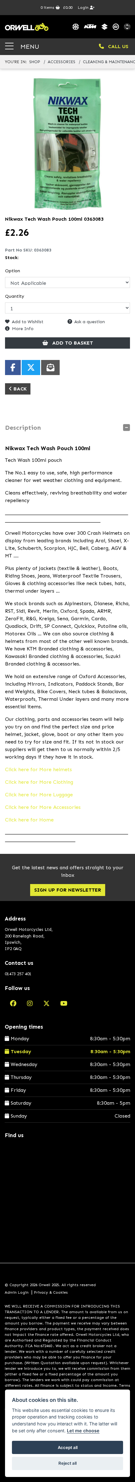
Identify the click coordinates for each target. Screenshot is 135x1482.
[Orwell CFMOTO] (116, 27)
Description (23, 427)
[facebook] (13, 1003)
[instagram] (30, 1003)
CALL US (117, 46)
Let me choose (83, 1430)
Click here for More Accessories (43, 807)
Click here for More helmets (38, 769)
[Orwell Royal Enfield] (127, 27)
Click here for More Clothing (39, 782)
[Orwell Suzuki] (104, 27)
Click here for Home (29, 820)
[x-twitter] (46, 1003)
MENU (29, 46)
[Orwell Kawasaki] (76, 27)
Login (84, 7)
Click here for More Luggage (39, 795)
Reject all (67, 1463)
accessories (61, 61)
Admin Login (17, 1292)
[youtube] (64, 1003)
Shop (34, 61)
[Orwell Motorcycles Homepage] (27, 26)
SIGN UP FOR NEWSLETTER (67, 890)
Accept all (68, 1447)
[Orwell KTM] (90, 26)
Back (19, 389)
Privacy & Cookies (51, 1292)
